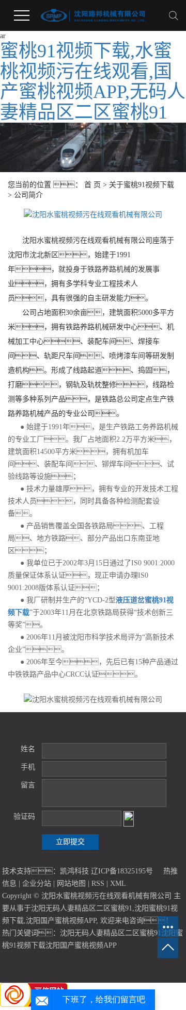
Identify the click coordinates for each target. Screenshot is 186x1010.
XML (118, 883)
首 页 (92, 185)
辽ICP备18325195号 (122, 871)
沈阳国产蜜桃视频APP (61, 920)
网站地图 (71, 883)
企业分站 (36, 883)
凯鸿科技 (74, 871)
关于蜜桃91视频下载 (141, 185)
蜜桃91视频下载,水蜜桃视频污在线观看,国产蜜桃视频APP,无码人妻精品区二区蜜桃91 (92, 82)
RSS (97, 883)
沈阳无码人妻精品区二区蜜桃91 (81, 908)
